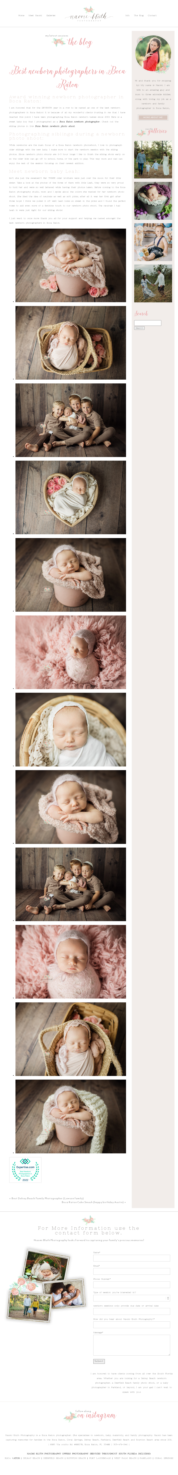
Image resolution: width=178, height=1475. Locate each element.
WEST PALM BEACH (125, 1458)
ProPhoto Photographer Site (111, 1471)
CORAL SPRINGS (164, 1458)
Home (21, 15)
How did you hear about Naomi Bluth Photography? (123, 1319)
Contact (36, 8)
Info (13, 8)
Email (96, 1266)
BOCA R (9, 1458)
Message (97, 1332)
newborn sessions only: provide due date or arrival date (126, 1306)
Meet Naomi (35, 15)
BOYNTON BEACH (76, 1458)
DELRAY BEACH (31, 1458)
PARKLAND (145, 1458)
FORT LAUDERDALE (100, 1458)
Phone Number (101, 1279)
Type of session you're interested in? (114, 1292)
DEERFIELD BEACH (53, 1458)
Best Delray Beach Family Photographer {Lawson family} (47, 1198)
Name (96, 1252)
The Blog (23, 8)
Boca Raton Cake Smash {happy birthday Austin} (93, 1202)
